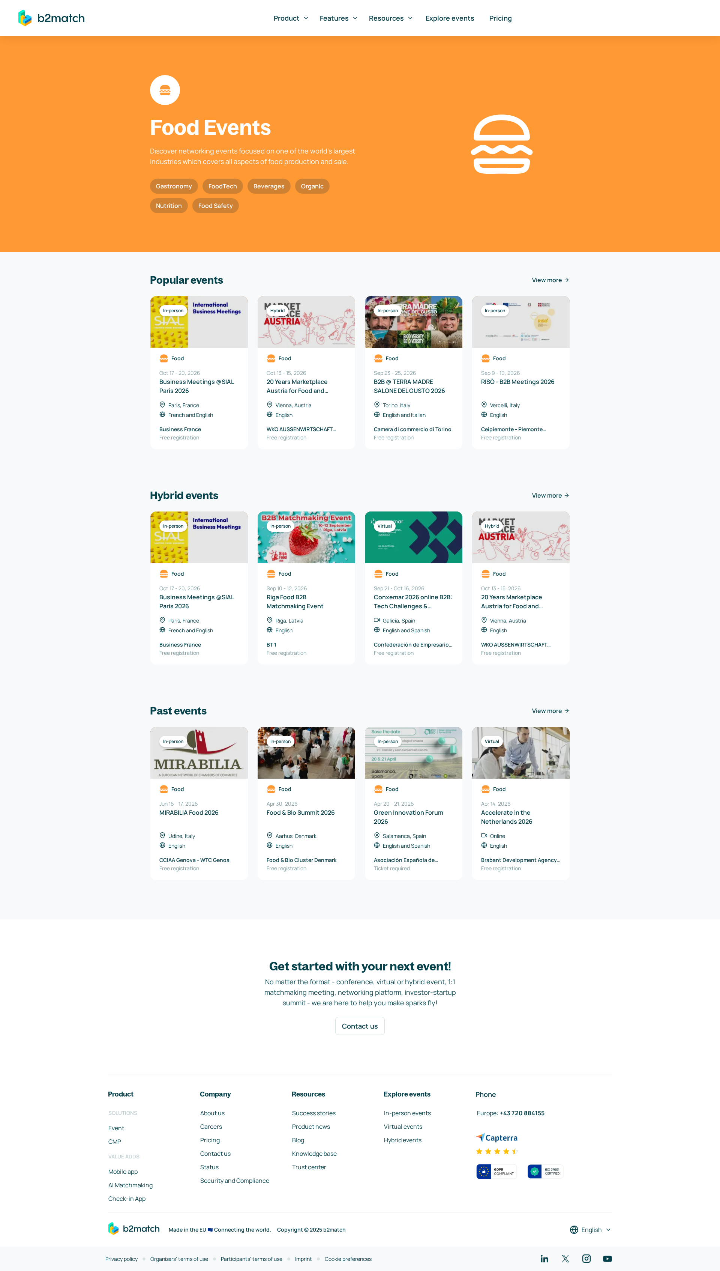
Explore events (450, 18)
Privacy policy (121, 1258)
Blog (298, 1140)
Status (209, 1167)
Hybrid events (403, 1140)
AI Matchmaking (130, 1185)
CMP (114, 1141)
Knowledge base (314, 1153)
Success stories (314, 1113)
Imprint (303, 1258)
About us (212, 1113)
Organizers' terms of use (179, 1258)
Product (287, 18)
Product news (311, 1126)
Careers (211, 1126)
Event (116, 1128)
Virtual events (403, 1126)
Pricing (500, 18)
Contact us (360, 1025)
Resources (386, 18)
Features (334, 18)
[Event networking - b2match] (51, 18)
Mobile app (123, 1171)
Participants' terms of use (251, 1258)
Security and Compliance (234, 1180)
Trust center (309, 1167)
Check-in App (127, 1198)
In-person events (407, 1113)
